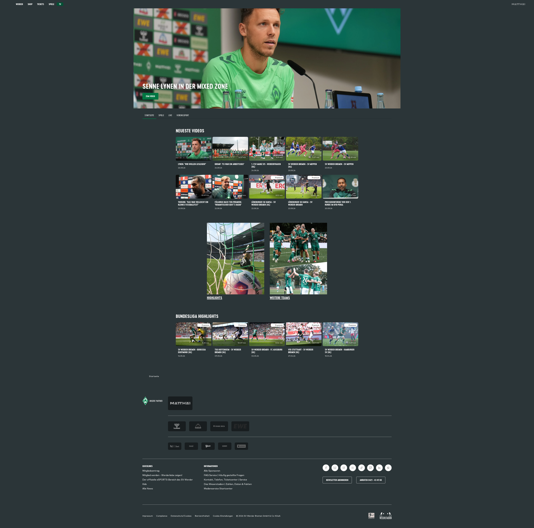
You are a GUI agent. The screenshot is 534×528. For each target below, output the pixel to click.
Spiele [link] (51, 4)
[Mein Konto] (506, 4)
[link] (518, 4)
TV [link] (60, 4)
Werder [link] (19, 4)
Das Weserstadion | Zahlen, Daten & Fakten (228, 484)
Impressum (147, 516)
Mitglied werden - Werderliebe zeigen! (162, 475)
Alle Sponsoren (212, 470)
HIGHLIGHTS (214, 297)
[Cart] (498, 4)
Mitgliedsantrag (150, 470)
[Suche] (490, 4)
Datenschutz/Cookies (181, 516)
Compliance (161, 516)
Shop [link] (30, 4)
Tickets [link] (40, 4)
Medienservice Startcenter (218, 488)
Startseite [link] (154, 376)
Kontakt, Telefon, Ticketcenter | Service (225, 479)
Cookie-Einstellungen (223, 516)
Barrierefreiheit (202, 516)
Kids (144, 484)
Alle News (147, 488)
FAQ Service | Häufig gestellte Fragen (224, 475)
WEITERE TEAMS (280, 297)
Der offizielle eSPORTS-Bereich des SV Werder (167, 479)
